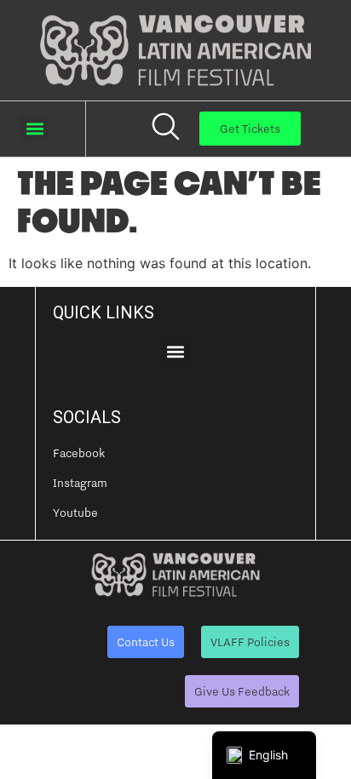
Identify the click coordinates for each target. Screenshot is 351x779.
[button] (34, 129)
